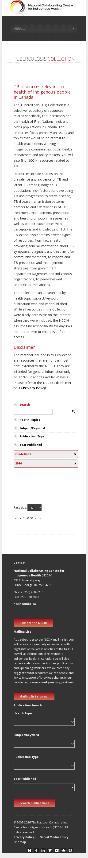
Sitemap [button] (20, 842)
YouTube (56, 850)
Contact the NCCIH (33, 623)
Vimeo (49, 850)
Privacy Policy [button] (24, 837)
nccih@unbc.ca (25, 604)
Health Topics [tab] (29, 420)
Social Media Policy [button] (54, 837)
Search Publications (34, 803)
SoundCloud (63, 850)
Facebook (36, 850)
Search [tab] (24, 405)
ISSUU (70, 850)
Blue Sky (29, 850)
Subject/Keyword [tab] (32, 428)
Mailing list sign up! (34, 696)
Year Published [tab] (30, 445)
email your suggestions (56, 682)
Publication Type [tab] (32, 436)
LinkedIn (43, 850)
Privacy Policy (34, 388)
